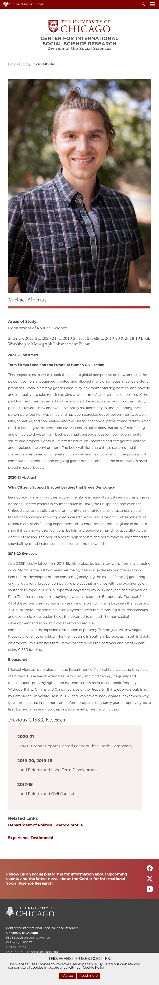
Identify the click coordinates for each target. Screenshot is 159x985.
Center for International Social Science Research (42, 928)
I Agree (67, 976)
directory (25, 64)
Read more (88, 976)
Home (12, 64)
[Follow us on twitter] (150, 880)
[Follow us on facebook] (150, 870)
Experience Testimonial (30, 838)
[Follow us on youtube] (150, 891)
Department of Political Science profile (45, 825)
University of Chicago (22, 933)
